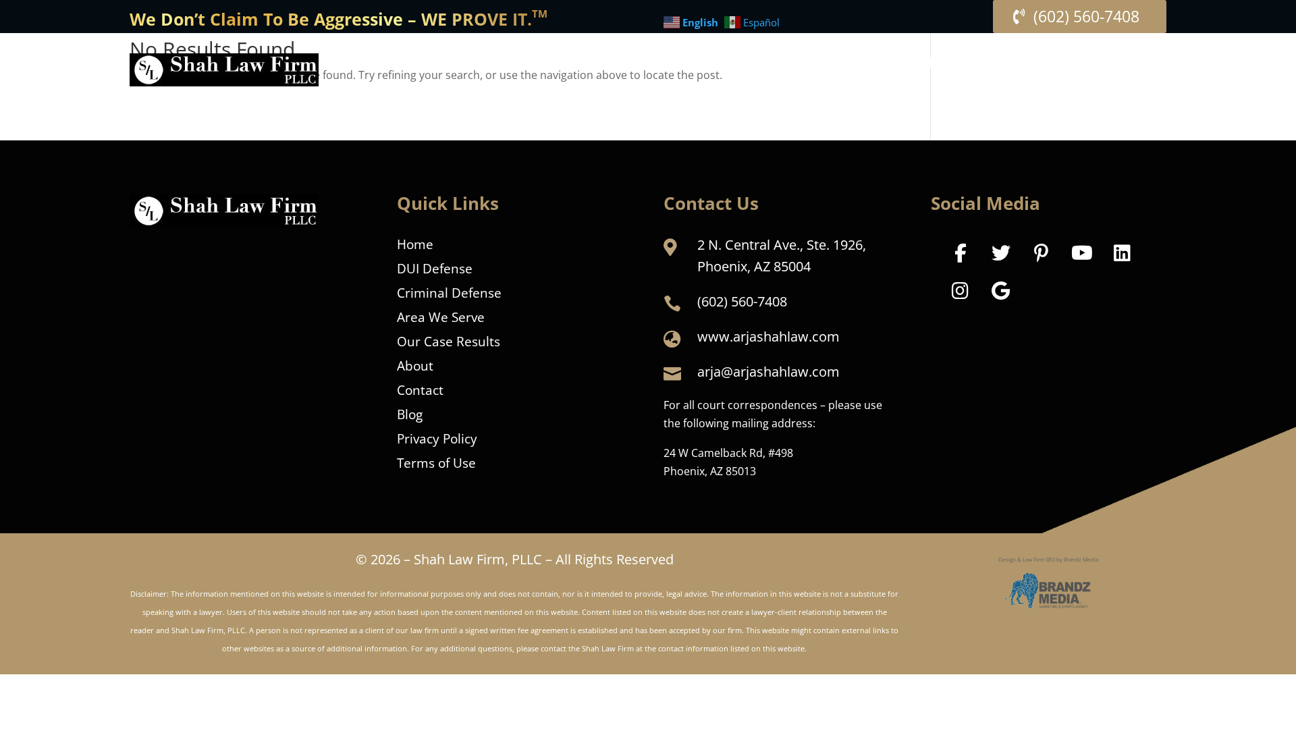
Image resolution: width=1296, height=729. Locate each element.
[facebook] (960, 253)
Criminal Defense (449, 291)
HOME (606, 64)
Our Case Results (448, 339)
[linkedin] (1122, 253)
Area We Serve (441, 315)
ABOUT (869, 64)
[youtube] (1082, 253)
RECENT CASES (969, 64)
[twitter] (1001, 253)
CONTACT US (1125, 64)
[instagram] (960, 291)
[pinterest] (1041, 253)
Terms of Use (436, 461)
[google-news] (1001, 291)
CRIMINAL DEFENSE (755, 64)
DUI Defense (435, 266)
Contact (420, 388)
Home (415, 242)
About (415, 364)
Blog (410, 412)
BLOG (1051, 64)
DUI (652, 64)
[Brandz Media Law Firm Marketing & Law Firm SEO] (1048, 591)
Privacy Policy (437, 436)
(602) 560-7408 (1086, 16)
